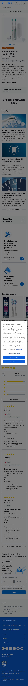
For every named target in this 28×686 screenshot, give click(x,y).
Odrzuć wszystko (13, 357)
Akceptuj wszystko (13, 361)
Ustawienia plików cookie (13, 353)
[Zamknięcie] (24, 322)
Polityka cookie (19, 349)
